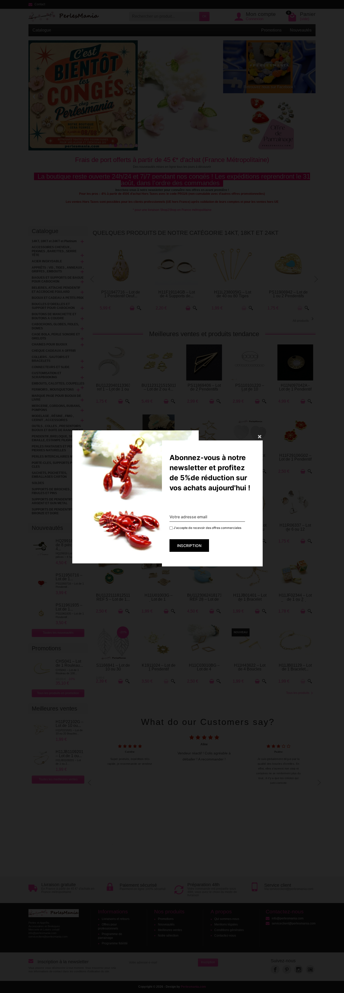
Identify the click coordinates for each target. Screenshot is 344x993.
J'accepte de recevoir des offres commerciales (207, 528)
